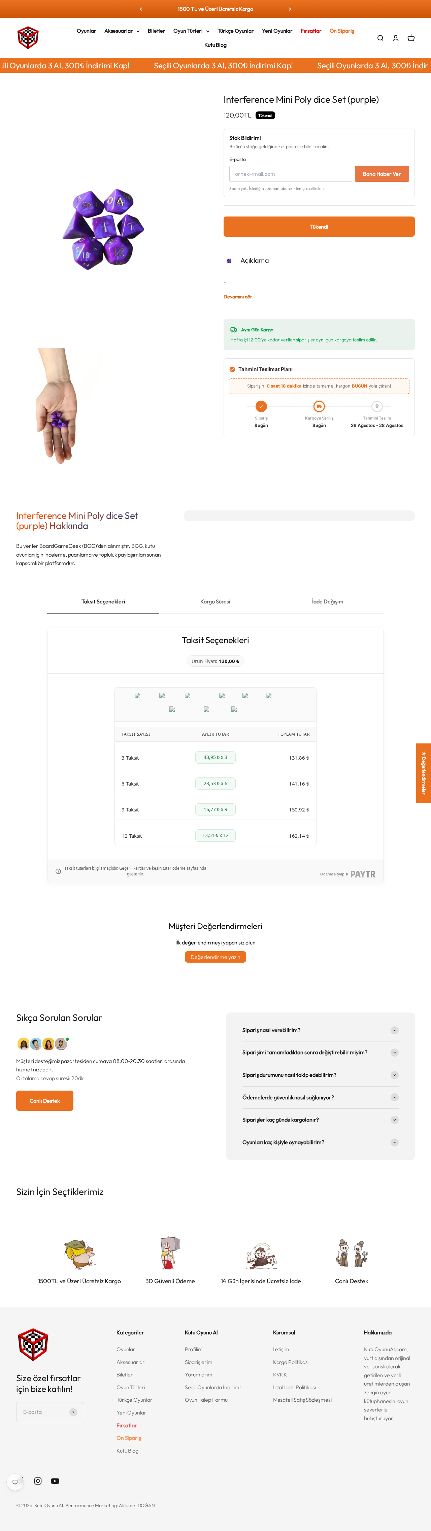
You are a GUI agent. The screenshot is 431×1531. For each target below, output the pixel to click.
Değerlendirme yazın (215, 957)
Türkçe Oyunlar (236, 30)
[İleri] (290, 9)
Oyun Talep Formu (206, 1399)
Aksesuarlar (118, 30)
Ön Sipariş (342, 30)
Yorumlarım (198, 1374)
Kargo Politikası (291, 1362)
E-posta (237, 159)
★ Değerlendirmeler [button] (424, 772)
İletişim (281, 1349)
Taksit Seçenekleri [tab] (103, 601)
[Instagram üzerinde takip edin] (37, 1481)
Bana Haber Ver (382, 173)
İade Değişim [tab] (327, 601)
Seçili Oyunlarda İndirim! (213, 1387)
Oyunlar (86, 30)
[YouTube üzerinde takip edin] (55, 1481)
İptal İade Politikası (294, 1387)
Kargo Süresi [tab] (215, 601)
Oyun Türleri (188, 30)
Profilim (194, 1349)
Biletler (156, 30)
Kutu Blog (215, 44)
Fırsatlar (311, 30)
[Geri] (141, 9)
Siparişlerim (198, 1362)
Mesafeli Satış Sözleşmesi (302, 1399)
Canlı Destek (45, 1100)
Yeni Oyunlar (277, 30)
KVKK (280, 1374)
